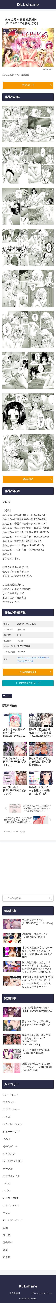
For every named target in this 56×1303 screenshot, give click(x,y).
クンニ (30, 661)
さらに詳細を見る (28, 672)
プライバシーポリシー (41, 1293)
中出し (47, 657)
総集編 (41, 657)
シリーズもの (31, 657)
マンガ (8, 696)
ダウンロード (28, 85)
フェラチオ (22, 661)
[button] (50, 898)
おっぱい (21, 657)
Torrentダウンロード (29, 683)
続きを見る (28, 479)
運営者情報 (14, 1293)
